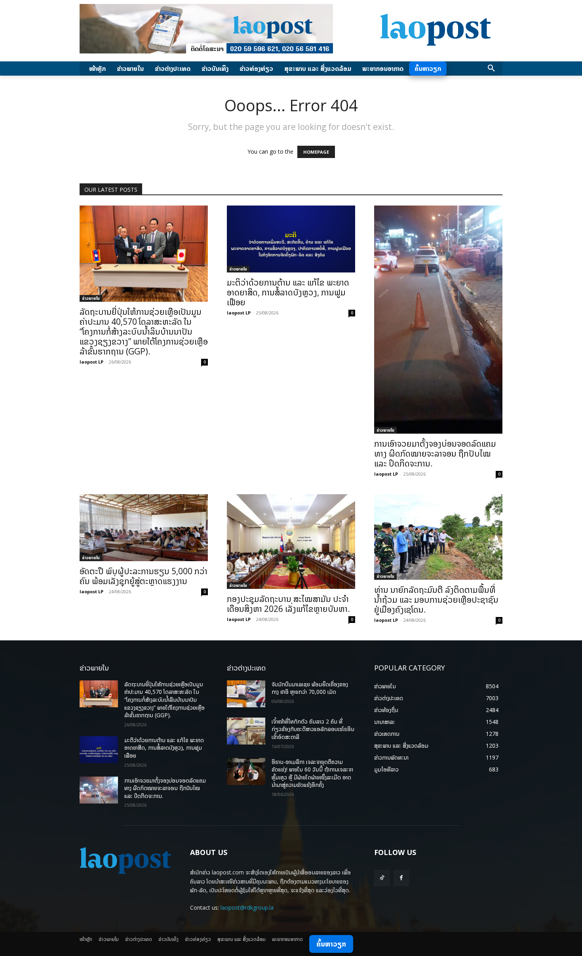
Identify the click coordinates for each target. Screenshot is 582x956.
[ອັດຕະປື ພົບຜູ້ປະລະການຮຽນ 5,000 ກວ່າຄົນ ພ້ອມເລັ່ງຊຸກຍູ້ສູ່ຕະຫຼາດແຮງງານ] (144, 527)
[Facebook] (401, 878)
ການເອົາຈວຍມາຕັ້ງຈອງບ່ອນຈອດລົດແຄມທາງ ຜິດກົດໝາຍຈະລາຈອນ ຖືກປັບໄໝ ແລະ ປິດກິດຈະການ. (435, 453)
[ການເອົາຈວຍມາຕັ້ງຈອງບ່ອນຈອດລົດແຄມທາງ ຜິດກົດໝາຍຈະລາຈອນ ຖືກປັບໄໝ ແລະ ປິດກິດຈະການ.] (438, 320)
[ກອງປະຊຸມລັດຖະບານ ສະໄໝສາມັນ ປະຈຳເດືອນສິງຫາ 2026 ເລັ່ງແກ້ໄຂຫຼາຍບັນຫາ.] (291, 541)
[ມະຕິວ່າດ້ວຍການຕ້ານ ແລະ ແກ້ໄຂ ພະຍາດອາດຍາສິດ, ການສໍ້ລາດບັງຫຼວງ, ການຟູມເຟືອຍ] (291, 239)
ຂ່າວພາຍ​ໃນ (91, 298)
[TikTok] (382, 878)
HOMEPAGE (316, 152)
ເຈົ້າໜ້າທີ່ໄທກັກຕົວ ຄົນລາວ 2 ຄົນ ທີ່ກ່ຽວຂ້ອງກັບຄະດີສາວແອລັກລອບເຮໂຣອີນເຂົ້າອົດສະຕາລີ (313, 729)
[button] (491, 68)
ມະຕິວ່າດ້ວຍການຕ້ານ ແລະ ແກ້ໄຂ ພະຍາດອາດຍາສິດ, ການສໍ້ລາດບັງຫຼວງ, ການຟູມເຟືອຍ (288, 292)
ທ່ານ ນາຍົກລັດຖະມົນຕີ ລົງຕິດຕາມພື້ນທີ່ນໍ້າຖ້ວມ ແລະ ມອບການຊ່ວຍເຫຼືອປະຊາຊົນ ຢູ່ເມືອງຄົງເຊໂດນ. (436, 599)
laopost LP (91, 362)
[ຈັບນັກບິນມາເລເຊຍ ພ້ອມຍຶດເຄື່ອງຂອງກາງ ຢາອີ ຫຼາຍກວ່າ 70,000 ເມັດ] (246, 693)
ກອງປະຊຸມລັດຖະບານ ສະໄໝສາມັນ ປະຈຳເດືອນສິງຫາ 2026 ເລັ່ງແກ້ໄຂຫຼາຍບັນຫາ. (288, 603)
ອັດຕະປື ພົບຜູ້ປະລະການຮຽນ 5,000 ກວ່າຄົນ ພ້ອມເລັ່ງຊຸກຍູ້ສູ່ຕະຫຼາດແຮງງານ (143, 576)
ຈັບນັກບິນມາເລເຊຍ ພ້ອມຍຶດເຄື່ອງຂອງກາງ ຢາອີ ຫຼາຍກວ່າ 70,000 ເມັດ (310, 688)
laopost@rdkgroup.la (247, 907)
